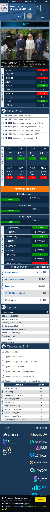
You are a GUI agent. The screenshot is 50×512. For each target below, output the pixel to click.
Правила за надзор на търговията (20, 371)
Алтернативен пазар (14, 279)
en (19, 16)
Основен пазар (11, 272)
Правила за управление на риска (19, 376)
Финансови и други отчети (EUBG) (28, 127)
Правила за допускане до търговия (21, 361)
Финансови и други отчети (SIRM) (28, 123)
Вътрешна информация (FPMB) (27, 130)
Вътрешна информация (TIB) (25, 138)
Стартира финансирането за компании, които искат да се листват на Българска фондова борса (23, 63)
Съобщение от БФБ (21, 115)
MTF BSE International (14, 293)
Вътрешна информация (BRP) (26, 134)
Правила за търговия (14, 366)
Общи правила (11, 352)
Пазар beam (10, 286)
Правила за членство (14, 357)
